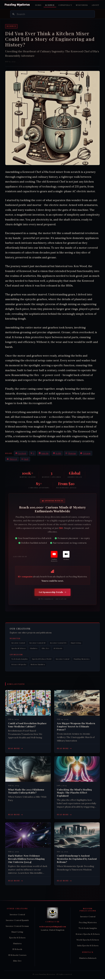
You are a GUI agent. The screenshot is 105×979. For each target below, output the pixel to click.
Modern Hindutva (38, 664)
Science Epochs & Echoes (88, 934)
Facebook (22, 453)
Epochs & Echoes (18, 648)
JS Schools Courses (17, 955)
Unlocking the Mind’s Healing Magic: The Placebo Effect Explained (74, 792)
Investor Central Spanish (17, 920)
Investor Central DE (58, 643)
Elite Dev (45, 648)
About (95, 5)
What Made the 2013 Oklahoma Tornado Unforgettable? (26, 791)
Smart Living (76, 643)
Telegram (87, 453)
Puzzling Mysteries (81, 659)
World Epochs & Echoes (87, 940)
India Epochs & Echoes (87, 945)
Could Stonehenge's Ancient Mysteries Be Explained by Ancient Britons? (77, 858)
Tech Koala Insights (19, 659)
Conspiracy (65, 5)
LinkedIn (45, 453)
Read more (15, 748)
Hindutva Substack (87, 958)
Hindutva (33, 648)
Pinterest (13, 459)
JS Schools (58, 648)
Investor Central (18, 643)
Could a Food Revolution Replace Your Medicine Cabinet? (27, 725)
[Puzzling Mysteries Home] (17, 4)
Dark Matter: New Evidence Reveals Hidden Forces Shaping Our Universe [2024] (26, 858)
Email (26, 459)
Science (50, 5)
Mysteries (82, 5)
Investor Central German (17, 926)
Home (38, 5)
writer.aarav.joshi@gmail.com (52, 926)
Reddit (58, 453)
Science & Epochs (18, 664)
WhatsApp (72, 453)
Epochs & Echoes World (41, 659)
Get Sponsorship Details (51, 592)
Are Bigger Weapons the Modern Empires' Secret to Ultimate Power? (76, 726)
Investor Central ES (37, 643)
